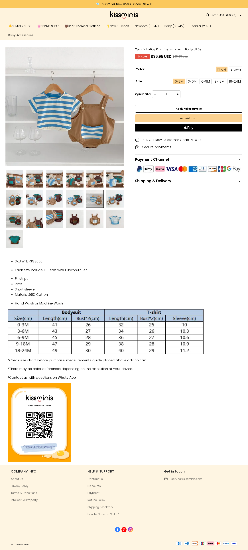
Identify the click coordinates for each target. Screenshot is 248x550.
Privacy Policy (19, 486)
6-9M (205, 81)
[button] (207, 15)
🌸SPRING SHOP (48, 26)
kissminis (24, 544)
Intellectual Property (24, 500)
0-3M (179, 81)
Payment (93, 493)
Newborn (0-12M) (147, 26)
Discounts (94, 486)
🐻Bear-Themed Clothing (82, 26)
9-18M (219, 81)
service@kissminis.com (186, 479)
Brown (236, 69)
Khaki (221, 69)
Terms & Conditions (24, 493)
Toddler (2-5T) (200, 26)
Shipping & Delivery (100, 507)
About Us (17, 479)
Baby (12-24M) (174, 26)
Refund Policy (96, 500)
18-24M (235, 81)
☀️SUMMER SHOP (19, 26)
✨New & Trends (117, 26)
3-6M (192, 81)
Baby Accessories (20, 35)
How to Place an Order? (103, 514)
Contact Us (95, 479)
